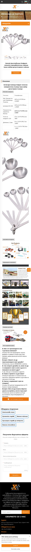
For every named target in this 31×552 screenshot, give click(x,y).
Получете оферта (16, 73)
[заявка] (29, 270)
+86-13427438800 (6, 529)
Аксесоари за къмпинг (16, 16)
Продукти (6, 16)
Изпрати (15, 475)
